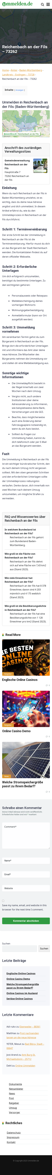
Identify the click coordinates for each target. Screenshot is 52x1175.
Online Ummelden (25, 1065)
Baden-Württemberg (30, 70)
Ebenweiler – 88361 (29, 1026)
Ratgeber (8, 674)
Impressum (13, 1137)
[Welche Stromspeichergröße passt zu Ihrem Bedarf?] (26, 760)
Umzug (13, 1107)
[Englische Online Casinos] (26, 657)
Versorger (14, 1112)
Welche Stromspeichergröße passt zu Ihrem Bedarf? (22, 784)
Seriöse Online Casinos (19, 998)
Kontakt (11, 1142)
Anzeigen (20, 90)
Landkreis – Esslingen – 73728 (18, 74)
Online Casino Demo (16, 731)
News (6, 776)
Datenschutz (14, 1132)
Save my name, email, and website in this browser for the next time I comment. (24, 907)
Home (5, 70)
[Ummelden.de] (17, 3)
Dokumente (15, 1084)
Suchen (6, 943)
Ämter (14, 70)
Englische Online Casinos (20, 680)
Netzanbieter (16, 1088)
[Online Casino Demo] (26, 709)
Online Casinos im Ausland (22, 993)
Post (11, 1098)
